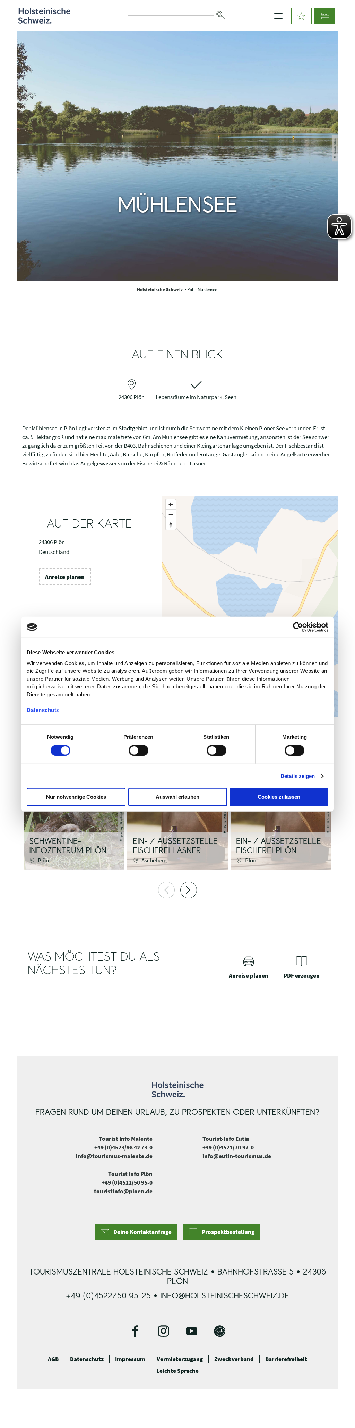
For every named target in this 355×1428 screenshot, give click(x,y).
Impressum (130, 1358)
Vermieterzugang (180, 1358)
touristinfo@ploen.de (123, 1191)
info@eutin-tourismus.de (236, 1156)
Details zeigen (297, 776)
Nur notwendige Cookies (76, 797)
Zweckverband (234, 1358)
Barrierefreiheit (286, 1358)
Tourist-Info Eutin (226, 1139)
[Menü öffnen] (278, 16)
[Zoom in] (171, 504)
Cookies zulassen (279, 797)
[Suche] (220, 15)
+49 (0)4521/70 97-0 (228, 1147)
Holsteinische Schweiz (160, 289)
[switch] (138, 750)
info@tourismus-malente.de (114, 1156)
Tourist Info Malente (126, 1139)
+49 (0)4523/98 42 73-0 (123, 1147)
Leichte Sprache (177, 1370)
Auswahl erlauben (177, 797)
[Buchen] (324, 16)
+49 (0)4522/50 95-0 (127, 1182)
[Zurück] (166, 890)
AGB (53, 1358)
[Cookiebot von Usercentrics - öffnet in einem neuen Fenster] (298, 627)
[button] (301, 16)
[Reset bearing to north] (171, 525)
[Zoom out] (171, 514)
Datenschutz (87, 1358)
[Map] (250, 606)
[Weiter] (188, 890)
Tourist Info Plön (130, 1174)
